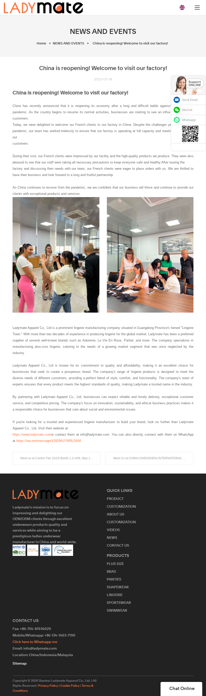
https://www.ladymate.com (32, 434)
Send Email (190, 100)
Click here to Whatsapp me (35, 642)
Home (41, 43)
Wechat (187, 110)
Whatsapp (189, 120)
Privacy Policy (48, 685)
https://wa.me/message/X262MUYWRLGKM (48, 441)
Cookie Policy (69, 685)
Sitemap (20, 663)
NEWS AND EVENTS (68, 43)
